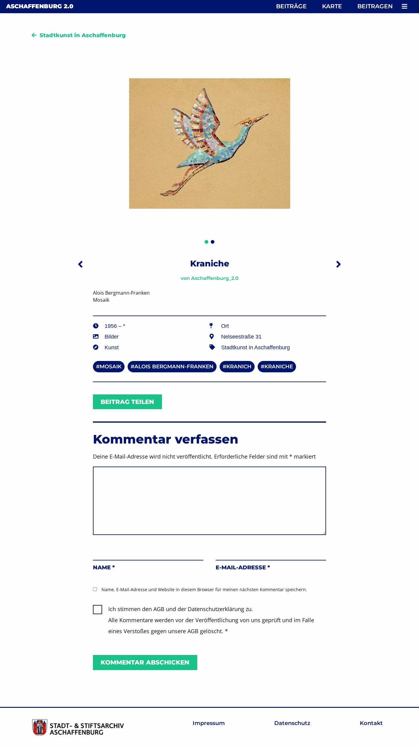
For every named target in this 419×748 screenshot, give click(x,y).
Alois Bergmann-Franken (173, 366)
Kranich (239, 366)
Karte (332, 6)
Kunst (112, 347)
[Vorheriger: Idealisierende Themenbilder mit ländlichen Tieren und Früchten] (80, 264)
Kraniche (278, 366)
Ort (225, 326)
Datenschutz (292, 723)
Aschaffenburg (39, 6)
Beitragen (375, 6)
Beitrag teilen (127, 401)
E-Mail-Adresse (243, 567)
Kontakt (371, 723)
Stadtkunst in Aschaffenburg (83, 35)
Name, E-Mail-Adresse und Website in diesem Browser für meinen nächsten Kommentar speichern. (204, 589)
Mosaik (110, 366)
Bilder (112, 337)
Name (104, 567)
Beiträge (291, 6)
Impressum (209, 723)
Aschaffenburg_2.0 (215, 278)
